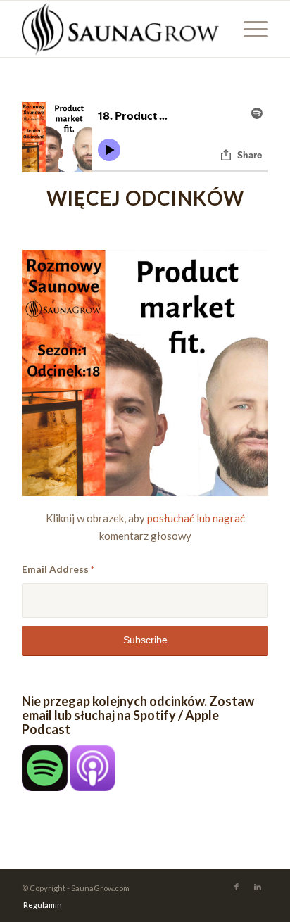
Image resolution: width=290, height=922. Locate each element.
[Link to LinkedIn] (257, 886)
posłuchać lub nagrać (196, 518)
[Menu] (248, 29)
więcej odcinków (145, 198)
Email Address (58, 569)
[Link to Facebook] (236, 886)
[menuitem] (39, 905)
